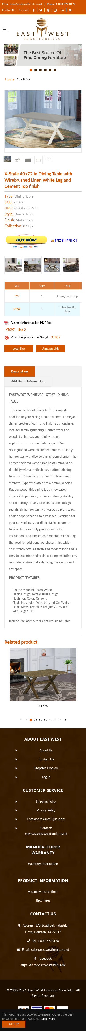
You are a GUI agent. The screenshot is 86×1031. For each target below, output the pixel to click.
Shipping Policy (46, 801)
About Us (46, 750)
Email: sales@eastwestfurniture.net (22, 4)
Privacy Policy (46, 810)
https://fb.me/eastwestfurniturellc (43, 965)
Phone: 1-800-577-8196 (61, 4)
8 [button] (55, 720)
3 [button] (40, 70)
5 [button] (50, 70)
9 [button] (60, 720)
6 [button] (55, 70)
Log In (46, 777)
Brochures (43, 900)
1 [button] (31, 70)
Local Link (19, 348)
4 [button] (45, 70)
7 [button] (50, 720)
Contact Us (8, 10)
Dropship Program (46, 768)
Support (23, 10)
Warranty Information (43, 864)
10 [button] (65, 720)
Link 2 (22, 330)
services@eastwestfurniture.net (46, 833)
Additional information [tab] (28, 381)
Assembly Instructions (43, 891)
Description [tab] (19, 371)
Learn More (47, 1018)
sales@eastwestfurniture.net (50, 949)
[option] (43, 55)
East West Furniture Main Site (50, 990)
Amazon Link (50, 348)
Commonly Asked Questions (46, 819)
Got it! (14, 1024)
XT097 (10, 330)
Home (9, 79)
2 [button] (35, 70)
